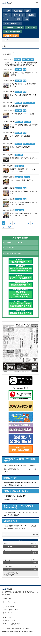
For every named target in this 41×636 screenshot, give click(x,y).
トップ (7, 11)
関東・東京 (17, 59)
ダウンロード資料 (11, 36)
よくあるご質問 (8, 606)
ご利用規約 (7, 598)
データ (7, 15)
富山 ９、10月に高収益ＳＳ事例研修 (23, 95)
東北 (16, 177)
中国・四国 (18, 69)
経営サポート (18, 15)
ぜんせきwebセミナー (12, 23)
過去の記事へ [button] (7, 54)
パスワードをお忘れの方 (11, 624)
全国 (16, 121)
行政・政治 (31, 103)
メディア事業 (31, 27)
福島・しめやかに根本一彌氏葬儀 (21, 180)
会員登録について (9, 620)
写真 (18, 19)
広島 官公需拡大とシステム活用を (22, 114)
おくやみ (26, 177)
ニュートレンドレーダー (13, 27)
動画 (26, 19)
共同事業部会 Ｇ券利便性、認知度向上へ (24, 159)
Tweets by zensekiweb (20, 388)
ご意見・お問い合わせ (10, 609)
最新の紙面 (18, 11)
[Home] (7, 3)
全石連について (8, 617)
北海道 (17, 166)
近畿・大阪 (18, 144)
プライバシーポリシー (10, 602)
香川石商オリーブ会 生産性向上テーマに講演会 (24, 74)
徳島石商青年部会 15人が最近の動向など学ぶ (23, 85)
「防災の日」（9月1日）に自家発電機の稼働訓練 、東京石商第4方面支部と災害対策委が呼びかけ (20, 64)
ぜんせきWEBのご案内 (13, 253)
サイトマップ (7, 613)
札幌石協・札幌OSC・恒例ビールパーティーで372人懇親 (23, 170)
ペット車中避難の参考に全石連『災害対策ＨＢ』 (24, 126)
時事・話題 (30, 59)
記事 (27, 11)
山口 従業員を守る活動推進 (20, 136)
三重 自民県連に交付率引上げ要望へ (16, 106)
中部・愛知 (18, 91)
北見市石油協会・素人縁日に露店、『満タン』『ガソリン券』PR (24, 214)
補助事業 (31, 15)
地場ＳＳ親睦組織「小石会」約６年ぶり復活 (24, 192)
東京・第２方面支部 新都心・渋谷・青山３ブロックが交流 (24, 203)
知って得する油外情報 (12, 31)
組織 (24, 59)
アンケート (9, 19)
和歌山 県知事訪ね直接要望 (20, 147)
